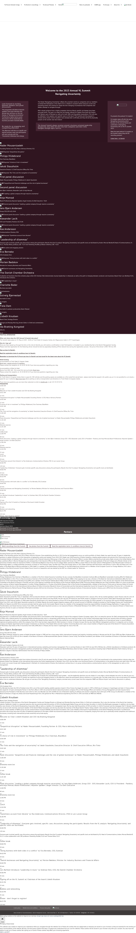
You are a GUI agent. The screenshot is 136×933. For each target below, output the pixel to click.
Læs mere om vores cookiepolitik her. (52, 916)
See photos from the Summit (38, 546)
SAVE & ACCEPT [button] (5, 932)
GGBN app (97, 5)
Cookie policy (17, 908)
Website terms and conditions (30, 908)
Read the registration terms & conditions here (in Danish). (18, 353)
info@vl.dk (83, 912)
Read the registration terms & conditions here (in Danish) (71, 546)
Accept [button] (39, 916)
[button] (68, 148)
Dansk (129, 5)
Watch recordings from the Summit (13, 546)
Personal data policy (45, 908)
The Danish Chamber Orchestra (17, 272)
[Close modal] (1, 570)
